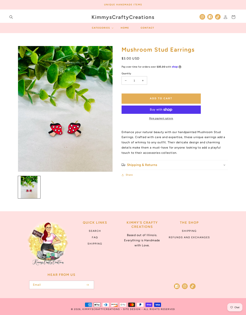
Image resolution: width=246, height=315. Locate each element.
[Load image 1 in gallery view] (29, 187)
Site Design (132, 309)
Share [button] (129, 174)
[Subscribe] (87, 285)
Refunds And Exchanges (189, 237)
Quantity (126, 73)
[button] (11, 17)
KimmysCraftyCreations (101, 309)
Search (95, 230)
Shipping (95, 243)
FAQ (95, 237)
